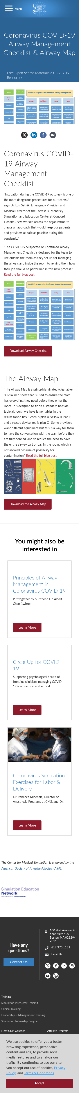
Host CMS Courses (13, 1031)
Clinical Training (11, 1009)
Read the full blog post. (19, 274)
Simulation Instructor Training (19, 1003)
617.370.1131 (60, 947)
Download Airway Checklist (28, 351)
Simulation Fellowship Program (20, 1021)
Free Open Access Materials (28, 73)
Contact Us (18, 962)
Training (6, 997)
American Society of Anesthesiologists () (31, 868)
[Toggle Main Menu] (9, 8)
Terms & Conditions (39, 1073)
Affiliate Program (57, 1031)
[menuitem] (24, 1031)
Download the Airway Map (28, 504)
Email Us (56, 954)
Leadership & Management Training (23, 1015)
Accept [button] (39, 1083)
